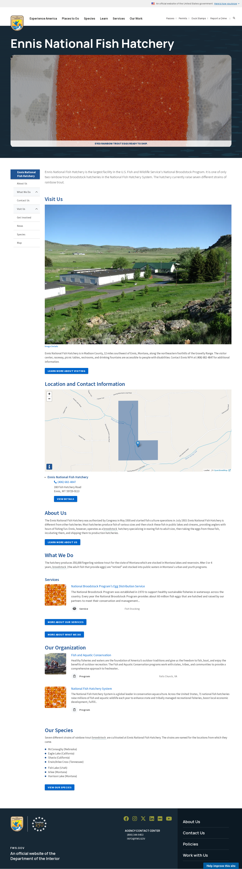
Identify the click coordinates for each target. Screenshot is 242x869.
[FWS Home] (17, 23)
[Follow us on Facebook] (127, 818)
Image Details (51, 346)
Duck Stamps (199, 18)
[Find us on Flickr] (161, 818)
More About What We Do (64, 634)
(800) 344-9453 (135, 834)
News (20, 225)
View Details (65, 499)
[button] (138, 444)
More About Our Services (65, 622)
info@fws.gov (136, 838)
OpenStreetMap (221, 470)
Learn (104, 18)
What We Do (24, 192)
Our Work (136, 18)
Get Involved (24, 217)
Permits (183, 18)
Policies (190, 844)
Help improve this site (221, 866)
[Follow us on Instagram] (135, 818)
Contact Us (23, 200)
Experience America (43, 18)
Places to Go (70, 18)
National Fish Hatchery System (91, 689)
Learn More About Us (62, 542)
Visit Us (21, 209)
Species (89, 18)
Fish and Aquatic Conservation (91, 655)
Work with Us (195, 855)
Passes (170, 18)
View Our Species (59, 787)
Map (19, 242)
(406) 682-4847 (67, 482)
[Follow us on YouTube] (170, 818)
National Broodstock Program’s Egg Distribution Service (108, 586)
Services (119, 18)
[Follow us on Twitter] (144, 818)
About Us (22, 183)
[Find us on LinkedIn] (152, 818)
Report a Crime (218, 18)
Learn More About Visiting (66, 371)
